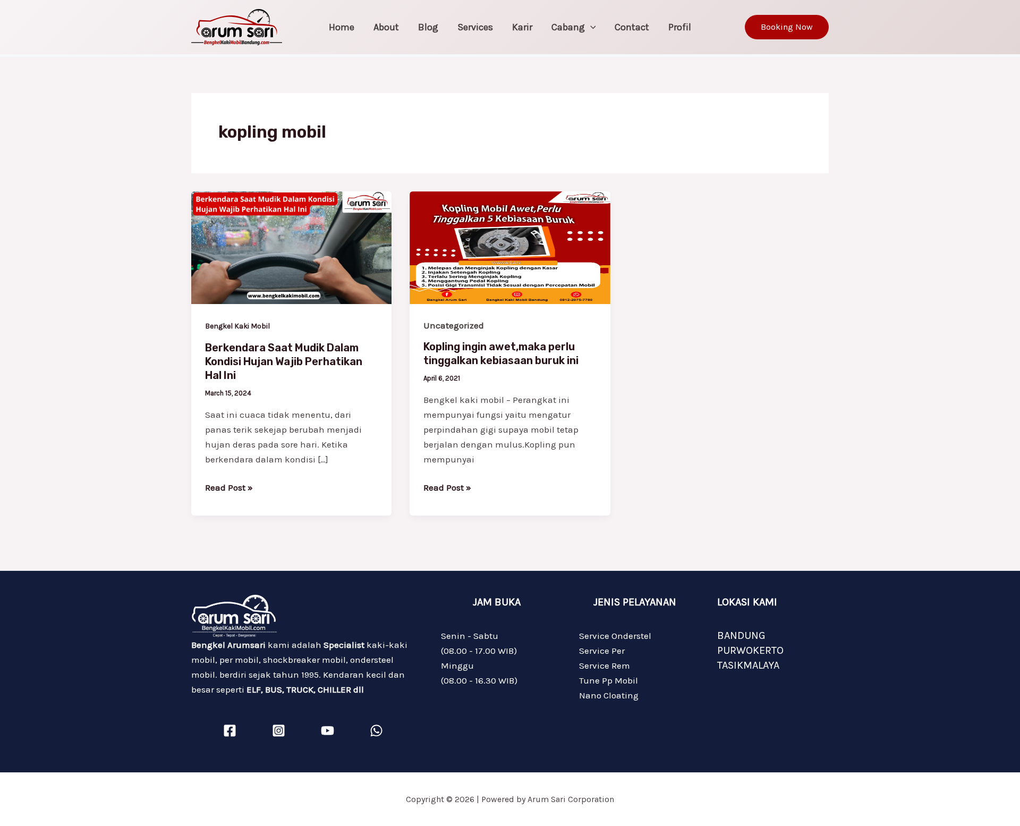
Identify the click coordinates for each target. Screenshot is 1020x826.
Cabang (568, 27)
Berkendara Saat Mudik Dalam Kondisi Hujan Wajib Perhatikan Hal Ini (283, 361)
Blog (428, 27)
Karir (522, 27)
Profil (679, 27)
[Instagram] (278, 730)
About (386, 27)
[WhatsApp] (376, 730)
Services (475, 27)
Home (341, 27)
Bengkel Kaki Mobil (237, 326)
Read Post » (229, 486)
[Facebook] (230, 730)
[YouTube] (327, 730)
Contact (632, 27)
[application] (590, 27)
